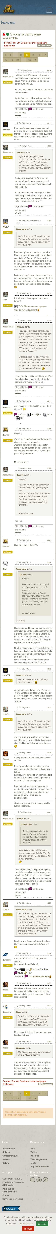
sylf (5, 569)
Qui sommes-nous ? (12, 1178)
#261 (49, 70)
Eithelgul (7, 408)
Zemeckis (7, 1012)
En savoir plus (26, 1223)
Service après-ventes (12, 1198)
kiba (5, 300)
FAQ (32, 1148)
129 (29, 59)
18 (6, 59)
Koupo (5, 990)
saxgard (6, 130)
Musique (34, 1155)
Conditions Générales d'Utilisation (13, 1184)
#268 (49, 428)
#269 (49, 468)
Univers (6, 1152)
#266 (49, 320)
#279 (49, 1005)
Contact (6, 1195)
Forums (8, 42)
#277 (49, 953)
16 (39, 54)
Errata (33, 1162)
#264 (49, 220)
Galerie (5, 1162)
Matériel (6, 1159)
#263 (49, 146)
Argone (6, 759)
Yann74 (6, 714)
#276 (49, 903)
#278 (49, 983)
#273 (49, 708)
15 (33, 54)
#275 (49, 812)
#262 (49, 123)
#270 (49, 540)
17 (45, 54)
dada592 (6, 675)
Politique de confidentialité (9, 1190)
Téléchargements (38, 1159)
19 (12, 59)
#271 (49, 562)
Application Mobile (39, 1166)
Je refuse (28, 1228)
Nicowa (6, 227)
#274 (49, 752)
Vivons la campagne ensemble (22, 35)
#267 (49, 401)
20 (18, 59)
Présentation (8, 1148)
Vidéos (33, 1152)
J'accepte (42, 1223)
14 (27, 54)
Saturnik (7, 960)
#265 (49, 293)
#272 (49, 669)
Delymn (6, 435)
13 (21, 54)
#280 (49, 1041)
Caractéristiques (10, 1155)
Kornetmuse (8, 77)
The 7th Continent (22, 42)
